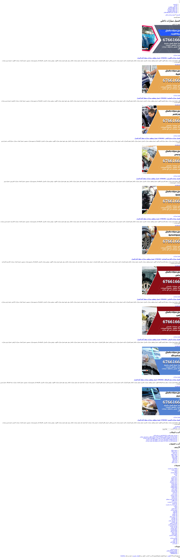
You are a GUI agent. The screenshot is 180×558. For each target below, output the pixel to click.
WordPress (123, 555)
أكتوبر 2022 (174, 457)
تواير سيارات (174, 491)
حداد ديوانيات (174, 496)
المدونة (175, 5)
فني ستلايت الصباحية (172, 9)
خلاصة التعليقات (173, 552)
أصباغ (176, 471)
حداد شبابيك (174, 498)
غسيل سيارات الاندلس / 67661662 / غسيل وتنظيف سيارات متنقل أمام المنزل (158, 299)
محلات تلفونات (173, 528)
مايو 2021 (175, 459)
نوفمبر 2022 (174, 455)
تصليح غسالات (174, 487)
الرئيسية (175, 4)
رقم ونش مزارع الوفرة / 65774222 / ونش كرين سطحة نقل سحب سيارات (160, 438)
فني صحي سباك (173, 516)
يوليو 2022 (175, 458)
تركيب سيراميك (173, 481)
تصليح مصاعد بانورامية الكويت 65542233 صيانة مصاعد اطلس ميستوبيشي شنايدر (158, 436)
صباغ (176, 507)
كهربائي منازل (174, 527)
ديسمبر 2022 (174, 454)
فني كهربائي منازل (173, 520)
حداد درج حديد (174, 495)
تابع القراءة (177, 64)
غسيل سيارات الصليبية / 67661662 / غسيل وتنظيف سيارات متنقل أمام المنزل (158, 98)
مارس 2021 (174, 462)
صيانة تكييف (174, 508)
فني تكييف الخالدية (172, 7)
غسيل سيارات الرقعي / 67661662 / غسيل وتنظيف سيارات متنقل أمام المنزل (158, 339)
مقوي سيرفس (173, 531)
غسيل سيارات (176, 55)
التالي (174, 427)
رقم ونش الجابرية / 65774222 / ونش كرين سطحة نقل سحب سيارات (161, 440)
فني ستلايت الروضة (172, 8)
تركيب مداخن (174, 483)
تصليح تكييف (174, 484)
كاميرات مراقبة (173, 523)
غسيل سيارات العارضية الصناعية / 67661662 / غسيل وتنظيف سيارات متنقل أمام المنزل (155, 259)
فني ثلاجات (174, 515)
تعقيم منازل (174, 488)
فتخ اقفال (175, 512)
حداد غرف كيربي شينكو (171, 499)
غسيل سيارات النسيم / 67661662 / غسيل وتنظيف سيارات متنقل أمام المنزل (158, 420)
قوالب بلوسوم (136, 555)
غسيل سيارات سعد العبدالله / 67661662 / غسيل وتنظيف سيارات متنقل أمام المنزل (157, 379)
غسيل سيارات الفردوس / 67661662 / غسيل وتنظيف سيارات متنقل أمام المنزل (158, 178)
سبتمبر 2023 (174, 451)
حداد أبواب (174, 492)
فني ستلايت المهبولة (172, 11)
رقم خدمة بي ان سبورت (171, 504)
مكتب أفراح (174, 534)
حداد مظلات (174, 500)
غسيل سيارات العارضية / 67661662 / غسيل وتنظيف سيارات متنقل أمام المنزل (158, 219)
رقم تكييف (174, 503)
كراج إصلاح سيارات (172, 524)
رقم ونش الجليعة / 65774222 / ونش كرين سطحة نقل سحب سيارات (161, 439)
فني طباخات (174, 518)
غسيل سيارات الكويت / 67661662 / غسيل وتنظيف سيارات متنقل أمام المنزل (158, 58)
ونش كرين (174, 543)
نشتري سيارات (173, 538)
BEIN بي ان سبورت (172, 468)
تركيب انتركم (174, 477)
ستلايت (175, 506)
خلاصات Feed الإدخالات (171, 550)
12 (176, 427)
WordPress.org (174, 553)
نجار (176, 536)
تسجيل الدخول (173, 549)
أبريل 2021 (174, 461)
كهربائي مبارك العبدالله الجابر (170, 12)
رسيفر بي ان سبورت (172, 502)
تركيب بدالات (174, 479)
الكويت (169, 555)
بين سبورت (174, 476)
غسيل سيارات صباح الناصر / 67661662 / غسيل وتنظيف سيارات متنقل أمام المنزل (157, 138)
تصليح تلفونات (174, 485)
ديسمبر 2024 (174, 450)
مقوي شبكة (174, 532)
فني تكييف (174, 514)
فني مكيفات (174, 522)
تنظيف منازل (174, 489)
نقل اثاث (175, 539)
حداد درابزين (174, 494)
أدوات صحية (174, 469)
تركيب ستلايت (174, 480)
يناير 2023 (175, 453)
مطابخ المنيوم (174, 530)
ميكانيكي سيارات (173, 535)
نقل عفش (175, 540)
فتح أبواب (175, 511)
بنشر (176, 475)
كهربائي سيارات (173, 526)
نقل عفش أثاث (173, 542)
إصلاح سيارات (174, 472)
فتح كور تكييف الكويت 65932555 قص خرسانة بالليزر (165, 435)
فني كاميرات (174, 519)
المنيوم (175, 473)
